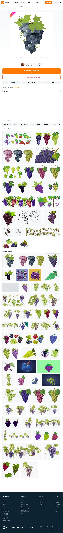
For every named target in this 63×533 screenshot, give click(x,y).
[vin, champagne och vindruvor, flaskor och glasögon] (10, 287)
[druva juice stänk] (49, 353)
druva (15, 124)
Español (56, 502)
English (56, 500)
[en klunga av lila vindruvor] (22, 275)
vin (31, 124)
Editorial (30, 2)
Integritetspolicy (55, 528)
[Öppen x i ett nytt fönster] (30, 527)
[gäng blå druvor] (8, 366)
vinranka (46, 124)
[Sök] (55, 7)
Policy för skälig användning (51, 529)
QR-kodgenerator (6, 520)
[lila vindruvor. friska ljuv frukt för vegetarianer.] (46, 435)
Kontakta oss (42, 502)
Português (56, 504)
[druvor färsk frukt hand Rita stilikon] (51, 217)
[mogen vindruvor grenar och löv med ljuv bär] (42, 232)
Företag (4, 506)
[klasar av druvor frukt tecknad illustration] (18, 201)
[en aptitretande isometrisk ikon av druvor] (38, 187)
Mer (37, 2)
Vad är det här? (16, 87)
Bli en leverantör (41, 507)
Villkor (49, 528)
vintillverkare (7, 124)
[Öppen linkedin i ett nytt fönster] (23, 527)
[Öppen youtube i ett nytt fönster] (32, 527)
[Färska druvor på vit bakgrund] (9, 217)
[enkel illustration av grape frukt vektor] (11, 423)
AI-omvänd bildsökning (5, 514)
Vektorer (7, 2)
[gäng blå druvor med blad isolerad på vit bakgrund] (22, 187)
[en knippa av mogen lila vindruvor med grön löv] (53, 260)
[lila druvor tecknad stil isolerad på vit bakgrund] (47, 155)
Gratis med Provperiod (31, 71)
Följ (39, 65)
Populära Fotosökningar (24, 511)
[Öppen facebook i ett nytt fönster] (18, 527)
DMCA (22, 502)
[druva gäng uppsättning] (17, 138)
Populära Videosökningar (25, 514)
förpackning (24, 124)
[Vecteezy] (2, 2)
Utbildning (5, 509)
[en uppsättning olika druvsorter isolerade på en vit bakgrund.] (18, 155)
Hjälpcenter (42, 500)
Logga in (55, 2)
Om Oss (41, 504)
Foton (15, 2)
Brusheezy (5, 500)
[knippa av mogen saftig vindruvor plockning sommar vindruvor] (53, 339)
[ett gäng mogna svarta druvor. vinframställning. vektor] (9, 260)
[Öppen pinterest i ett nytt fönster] (25, 527)
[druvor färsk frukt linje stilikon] (7, 232)
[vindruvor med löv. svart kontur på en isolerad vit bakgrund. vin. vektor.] (29, 217)
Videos (22, 2)
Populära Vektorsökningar (25, 507)
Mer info (6, 91)
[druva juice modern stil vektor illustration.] (35, 380)
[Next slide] (56, 124)
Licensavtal (24, 500)
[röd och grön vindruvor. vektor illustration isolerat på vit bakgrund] (10, 469)
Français (56, 509)
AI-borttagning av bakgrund (7, 517)
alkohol (54, 124)
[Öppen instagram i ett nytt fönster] (20, 527)
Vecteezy (4, 502)
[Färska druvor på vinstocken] (48, 201)
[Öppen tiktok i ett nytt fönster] (27, 527)
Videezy (4, 504)
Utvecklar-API (5, 511)
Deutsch (56, 506)
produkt (38, 124)
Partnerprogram (25, 504)
